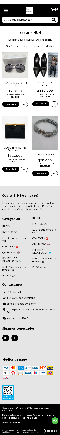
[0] (53, 11)
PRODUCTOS (9, 232)
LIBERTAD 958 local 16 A (30, 2)
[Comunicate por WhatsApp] (55, 420)
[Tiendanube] (12, 423)
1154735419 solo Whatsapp (21, 298)
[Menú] (5, 10)
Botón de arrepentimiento (23, 418)
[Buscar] (53, 20)
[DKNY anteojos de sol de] (24, 104)
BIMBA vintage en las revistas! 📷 (14, 268)
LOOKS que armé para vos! (14, 239)
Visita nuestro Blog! (17, 318)
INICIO (6, 226)
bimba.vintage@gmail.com (21, 303)
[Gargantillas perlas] (54, 173)
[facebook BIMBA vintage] (14, 338)
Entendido (51, 431)
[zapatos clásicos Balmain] (54, 104)
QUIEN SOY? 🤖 (11, 252)
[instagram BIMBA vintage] (5, 338)
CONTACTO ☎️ (10, 246)
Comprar (41, 104)
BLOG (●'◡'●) (9, 275)
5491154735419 (14, 292)
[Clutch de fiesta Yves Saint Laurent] (24, 169)
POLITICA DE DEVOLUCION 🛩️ (11, 260)
